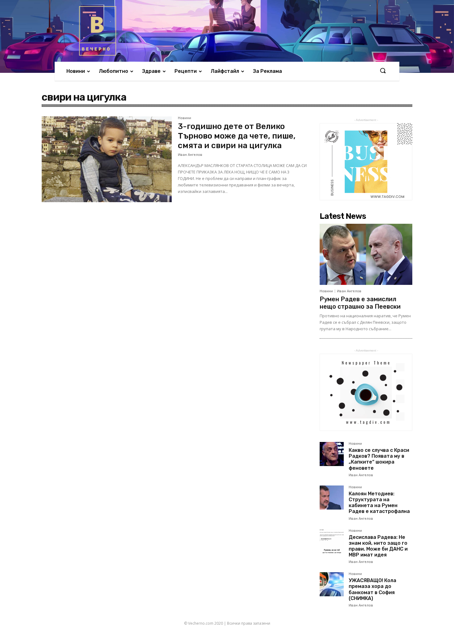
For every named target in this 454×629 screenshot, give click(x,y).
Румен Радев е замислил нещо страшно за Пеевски (360, 302)
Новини (184, 118)
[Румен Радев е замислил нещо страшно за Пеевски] (366, 254)
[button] (382, 71)
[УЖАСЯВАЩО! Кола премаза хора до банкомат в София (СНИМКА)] (332, 584)
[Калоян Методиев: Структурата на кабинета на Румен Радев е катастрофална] (332, 497)
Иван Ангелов (190, 155)
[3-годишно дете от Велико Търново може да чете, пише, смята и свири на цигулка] (107, 159)
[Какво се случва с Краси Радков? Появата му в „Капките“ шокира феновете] (332, 454)
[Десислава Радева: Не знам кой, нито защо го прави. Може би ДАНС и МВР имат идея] (332, 541)
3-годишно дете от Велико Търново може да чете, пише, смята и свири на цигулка (237, 136)
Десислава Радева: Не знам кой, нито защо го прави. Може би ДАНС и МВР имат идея (378, 546)
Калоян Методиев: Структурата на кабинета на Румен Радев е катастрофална (379, 502)
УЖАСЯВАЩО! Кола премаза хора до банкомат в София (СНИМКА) (372, 589)
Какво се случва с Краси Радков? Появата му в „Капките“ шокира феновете (379, 459)
